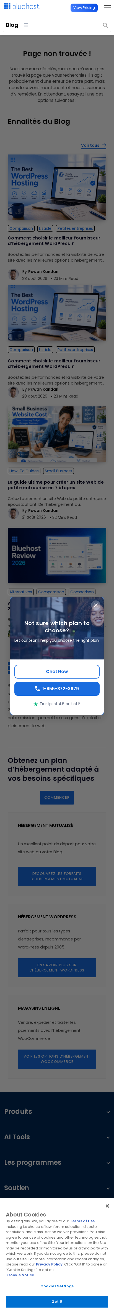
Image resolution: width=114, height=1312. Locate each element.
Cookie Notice (20, 1275)
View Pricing (84, 7)
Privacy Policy (49, 1264)
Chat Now (57, 671)
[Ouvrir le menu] (25, 25)
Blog (12, 25)
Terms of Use (82, 1221)
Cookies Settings (57, 1286)
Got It (57, 1301)
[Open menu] (105, 7)
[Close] (107, 1206)
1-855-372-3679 (60, 688)
